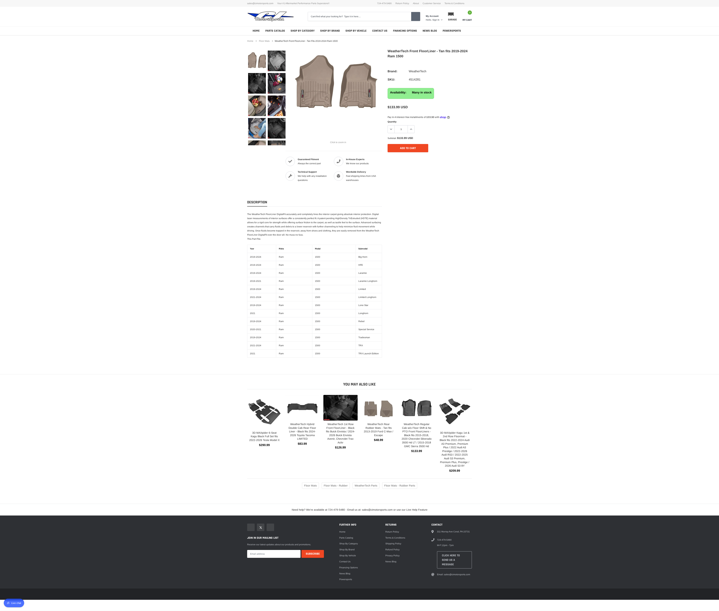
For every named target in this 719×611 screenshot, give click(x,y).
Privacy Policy (392, 555)
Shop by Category (303, 31)
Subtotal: (392, 138)
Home (256, 31)
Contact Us (379, 31)
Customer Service (432, 3)
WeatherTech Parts (366, 485)
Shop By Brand (330, 31)
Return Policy (402, 3)
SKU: (391, 79)
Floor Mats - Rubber (336, 485)
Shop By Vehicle (356, 31)
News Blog (430, 31)
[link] (257, 61)
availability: (398, 92)
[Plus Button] (411, 129)
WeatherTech (417, 71)
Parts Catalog (275, 31)
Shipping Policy (393, 543)
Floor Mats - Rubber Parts (399, 485)
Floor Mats (264, 41)
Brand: (392, 71)
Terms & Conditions (454, 3)
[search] (415, 16)
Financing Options (405, 31)
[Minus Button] (391, 129)
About (416, 3)
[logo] (270, 16)
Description (257, 202)
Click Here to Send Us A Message (451, 560)
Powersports (452, 31)
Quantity (392, 121)
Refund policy (392, 549)
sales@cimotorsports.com (260, 3)
